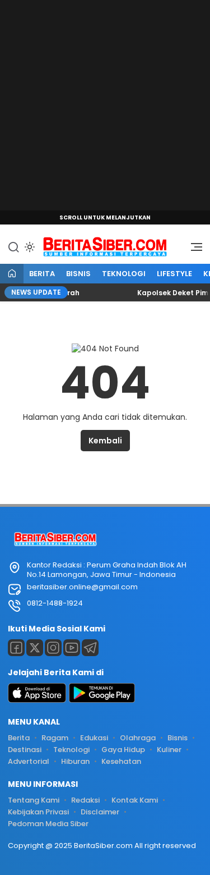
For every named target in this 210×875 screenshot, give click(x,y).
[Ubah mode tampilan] (28, 247)
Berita (42, 273)
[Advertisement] (105, 105)
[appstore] (37, 700)
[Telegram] (90, 647)
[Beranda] (12, 274)
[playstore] (102, 700)
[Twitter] (34, 647)
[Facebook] (16, 647)
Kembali (105, 440)
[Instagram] (53, 647)
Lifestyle (174, 273)
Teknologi (124, 273)
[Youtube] (71, 647)
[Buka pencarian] (13, 246)
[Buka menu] (192, 250)
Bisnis (78, 273)
